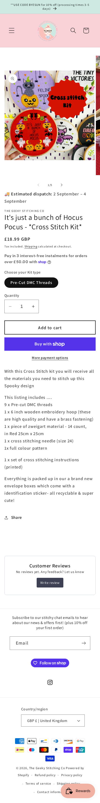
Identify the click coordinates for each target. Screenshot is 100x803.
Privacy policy (72, 775)
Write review (49, 582)
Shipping (31, 246)
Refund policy (45, 775)
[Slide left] (38, 185)
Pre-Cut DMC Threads (31, 282)
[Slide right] (61, 185)
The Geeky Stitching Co (47, 768)
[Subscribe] (83, 643)
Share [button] (16, 517)
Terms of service (38, 783)
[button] (11, 30)
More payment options (50, 357)
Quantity (11, 295)
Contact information (53, 792)
